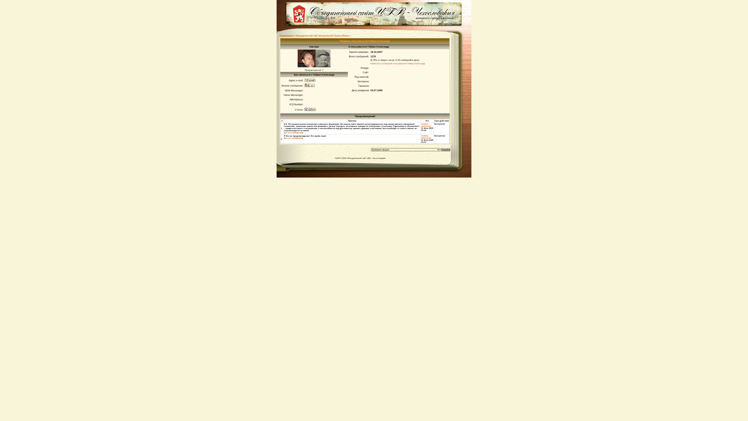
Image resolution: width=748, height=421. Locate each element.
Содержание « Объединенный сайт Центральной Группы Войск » (315, 35)
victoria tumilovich (426, 125)
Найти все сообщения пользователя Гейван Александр (397, 63)
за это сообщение (293, 133)
